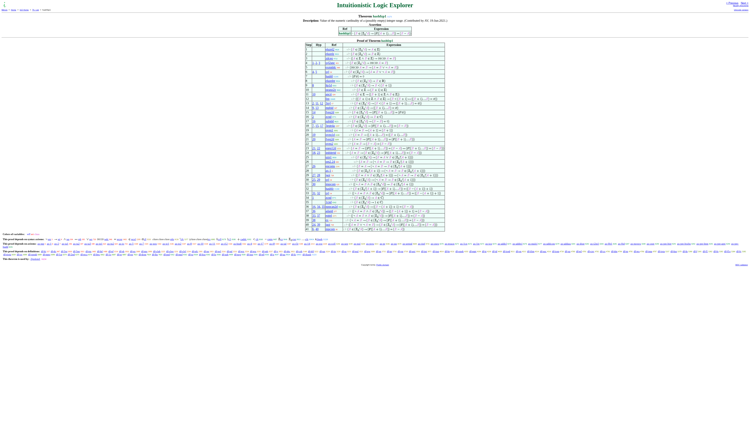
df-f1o (727, 251)
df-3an (76, 251)
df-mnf (179, 254)
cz (281, 239)
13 (317, 107)
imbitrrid (331, 152)
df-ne (206, 251)
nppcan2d (332, 206)
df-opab (459, 251)
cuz (294, 239)
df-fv (738, 251)
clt (257, 239)
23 (318, 152)
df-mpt (472, 251)
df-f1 (705, 251)
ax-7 (141, 243)
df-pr (389, 251)
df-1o (108, 254)
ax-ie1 (165, 243)
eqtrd (329, 215)
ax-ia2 (76, 243)
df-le (213, 254)
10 (313, 94)
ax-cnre (650, 243)
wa (67, 239)
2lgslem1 (35, 258)
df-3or (64, 251)
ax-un (394, 243)
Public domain (382, 265)
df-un (322, 251)
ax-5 (131, 243)
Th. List (35, 10)
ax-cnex (435, 243)
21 (313, 148)
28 (318, 175)
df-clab (157, 251)
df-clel (182, 251)
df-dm (614, 251)
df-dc (53, 251)
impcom (331, 184)
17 (321, 125)
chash (319, 239)
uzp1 (329, 157)
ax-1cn (463, 243)
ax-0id (621, 243)
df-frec (96, 254)
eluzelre (330, 80)
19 (313, 134)
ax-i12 (224, 243)
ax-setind (407, 243)
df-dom (142, 254)
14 (313, 112)
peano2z (331, 89)
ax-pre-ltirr (665, 243)
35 (323, 206)
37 (318, 215)
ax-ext (319, 243)
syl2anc (330, 62)
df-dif (311, 251)
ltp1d (329, 85)
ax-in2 (110, 243)
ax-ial (283, 243)
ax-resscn (449, 243)
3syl (328, 103)
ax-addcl (502, 243)
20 (313, 139)
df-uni (412, 251)
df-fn (685, 251)
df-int (424, 251)
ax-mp (41, 243)
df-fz (293, 254)
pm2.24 (330, 161)
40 (317, 229)
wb (79, 239)
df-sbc (287, 251)
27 (313, 175)
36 (313, 211)
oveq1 (329, 130)
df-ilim (530, 251)
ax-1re (476, 243)
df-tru (88, 251)
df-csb (299, 251)
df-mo (144, 251)
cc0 (219, 239)
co (209, 239)
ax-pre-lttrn (702, 243)
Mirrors (4, 10)
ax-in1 (99, 243)
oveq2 (329, 143)
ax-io (121, 243)
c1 (230, 239)
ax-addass (566, 243)
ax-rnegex (635, 243)
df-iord (506, 251)
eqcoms (330, 166)
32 (318, 193)
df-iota (661, 251)
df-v (276, 251)
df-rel (579, 251)
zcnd (328, 116)
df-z (272, 254)
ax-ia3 (87, 243)
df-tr (484, 251)
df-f (695, 251)
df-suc (543, 251)
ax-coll (332, 243)
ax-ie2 (178, 243)
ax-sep (344, 243)
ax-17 (261, 243)
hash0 (329, 76)
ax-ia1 (65, 243)
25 (313, 179)
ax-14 (307, 243)
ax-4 (249, 243)
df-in (333, 251)
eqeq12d (331, 148)
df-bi (43, 251)
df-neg (237, 254)
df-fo (716, 251)
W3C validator (741, 265)
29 (318, 179)
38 (313, 220)
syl (327, 71)
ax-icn (488, 243)
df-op (400, 251)
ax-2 (56, 243)
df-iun (436, 251)
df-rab (265, 251)
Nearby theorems (740, 5)
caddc (243, 239)
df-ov (19, 254)
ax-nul (357, 243)
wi (59, 239)
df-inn (250, 254)
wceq (119, 239)
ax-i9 (272, 243)
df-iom (555, 251)
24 (313, 224)
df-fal (100, 251)
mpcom (330, 229)
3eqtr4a (330, 125)
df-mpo (46, 254)
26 (313, 166)
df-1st (59, 254)
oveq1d (330, 134)
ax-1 (328, 170)
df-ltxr (202, 254)
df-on (518, 251)
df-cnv (591, 251)
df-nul (355, 251)
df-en (130, 254)
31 (313, 193)
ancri (329, 94)
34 (318, 206)
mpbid (329, 107)
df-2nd (71, 254)
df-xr (190, 254)
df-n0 (261, 254)
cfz (306, 239)
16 (313, 121)
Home (13, 10)
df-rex (241, 251)
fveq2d (330, 112)
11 (316, 103)
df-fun (674, 251)
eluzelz (330, 53)
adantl (329, 211)
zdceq (329, 58)
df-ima (648, 251)
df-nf (110, 251)
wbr (172, 239)
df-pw (367, 251)
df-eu (133, 251)
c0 (145, 239)
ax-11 (212, 243)
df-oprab (32, 254)
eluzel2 (330, 49)
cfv (182, 239)
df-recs (84, 254)
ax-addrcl (517, 243)
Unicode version (741, 10)
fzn (327, 98)
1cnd (329, 202)
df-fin (155, 254)
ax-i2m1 (594, 243)
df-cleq (170, 251)
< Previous (732, 3)
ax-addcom (549, 243)
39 (318, 224)
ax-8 (189, 243)
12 (321, 103)
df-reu (253, 251)
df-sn (378, 251)
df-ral (229, 251)
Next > (744, 3)
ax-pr (382, 243)
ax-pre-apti (720, 243)
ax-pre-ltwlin (684, 243)
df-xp (568, 251)
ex (327, 220)
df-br (447, 251)
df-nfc (195, 251)
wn (49, 239)
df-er (119, 254)
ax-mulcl (533, 243)
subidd (330, 121)
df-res (637, 251)
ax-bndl (237, 243)
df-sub (225, 254)
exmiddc (331, 67)
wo (90, 239)
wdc (106, 239)
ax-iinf (421, 243)
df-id (494, 251)
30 (313, 184)
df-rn (625, 251)
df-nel (218, 251)
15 (317, 125)
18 (313, 152)
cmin (270, 239)
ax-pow (370, 243)
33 (313, 215)
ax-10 (200, 243)
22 (318, 148)
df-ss (344, 251)
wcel (133, 239)
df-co (602, 251)
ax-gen (153, 243)
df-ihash (307, 254)
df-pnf (166, 254)
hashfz (330, 188)
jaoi (328, 175)
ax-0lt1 (608, 243)
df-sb (121, 251)
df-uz (282, 254)
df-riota (7, 254)
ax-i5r (295, 243)
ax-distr (581, 243)
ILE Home (24, 10)
